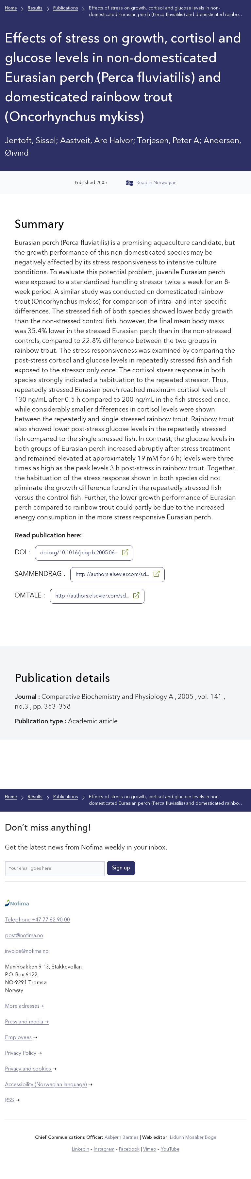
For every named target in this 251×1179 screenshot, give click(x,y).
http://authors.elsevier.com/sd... (112, 574)
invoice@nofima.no (27, 951)
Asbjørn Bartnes (122, 1137)
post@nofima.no (24, 935)
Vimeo (149, 1149)
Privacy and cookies (28, 1069)
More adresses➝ (24, 1006)
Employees (18, 1037)
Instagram (104, 1149)
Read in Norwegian (156, 182)
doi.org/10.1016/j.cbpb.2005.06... (79, 553)
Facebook (129, 1149)
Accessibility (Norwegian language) (46, 1084)
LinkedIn (80, 1149)
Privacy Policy (20, 1053)
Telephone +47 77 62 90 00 (37, 920)
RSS (9, 1100)
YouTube (170, 1149)
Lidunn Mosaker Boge (193, 1137)
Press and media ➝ (27, 1022)
